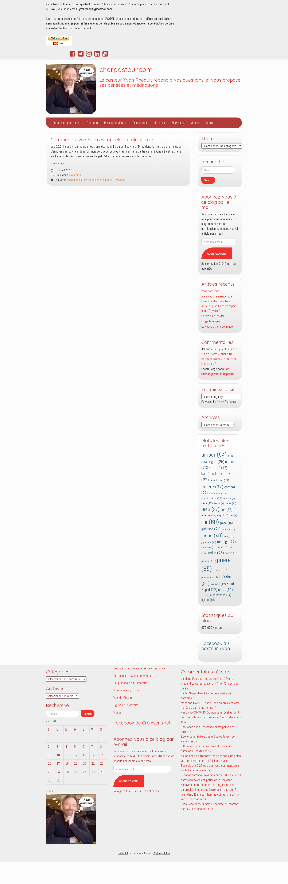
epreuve (208, 515)
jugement (208, 542)
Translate (231, 401)
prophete (220, 570)
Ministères (75, 175)
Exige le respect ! (212, 321)
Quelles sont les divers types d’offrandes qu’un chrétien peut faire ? (211, 717)
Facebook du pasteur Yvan (215, 646)
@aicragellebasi (161, 853)
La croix (160, 122)
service (206, 595)
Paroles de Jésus (115, 122)
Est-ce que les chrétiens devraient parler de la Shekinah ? (211, 777)
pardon (215, 553)
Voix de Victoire (123, 697)
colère (212, 487)
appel (71, 180)
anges (216, 461)
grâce (226, 523)
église (208, 599)
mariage (226, 542)
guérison (211, 529)
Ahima (184, 756)
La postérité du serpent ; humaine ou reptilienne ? (207, 748)
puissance (210, 577)
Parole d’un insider (212, 316)
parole (231, 553)
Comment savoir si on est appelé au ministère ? (102, 140)
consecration (211, 498)
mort (223, 547)
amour (214, 454)
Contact (210, 122)
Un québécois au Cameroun (130, 683)
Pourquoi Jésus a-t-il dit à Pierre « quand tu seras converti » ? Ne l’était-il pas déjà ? (219, 356)
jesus (212, 535)
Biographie (177, 122)
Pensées (92, 122)
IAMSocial (123, 853)
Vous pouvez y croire (126, 690)
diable (230, 503)
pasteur (109, 180)
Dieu (210, 509)
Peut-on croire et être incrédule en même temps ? (210, 705)
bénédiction (219, 480)
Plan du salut (140, 122)
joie (229, 536)
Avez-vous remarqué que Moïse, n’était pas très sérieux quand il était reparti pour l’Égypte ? (219, 303)
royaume (218, 584)
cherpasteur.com (126, 69)
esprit (223, 515)
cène (207, 503)
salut (225, 589)
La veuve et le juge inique (217, 326)
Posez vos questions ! (66, 122)
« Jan (49, 791)
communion (217, 493)
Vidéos (195, 122)
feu (233, 515)
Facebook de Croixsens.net (142, 723)
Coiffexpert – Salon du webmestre (135, 675)
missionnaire (96, 180)
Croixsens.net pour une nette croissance (139, 668)
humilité (228, 529)
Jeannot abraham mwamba (198, 775)
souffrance (222, 595)
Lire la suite (57, 163)
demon (219, 503)
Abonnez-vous (216, 253)
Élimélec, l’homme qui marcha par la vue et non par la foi (209, 806)
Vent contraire (210, 291)
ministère (81, 180)
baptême (211, 473)
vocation (120, 180)
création (229, 498)
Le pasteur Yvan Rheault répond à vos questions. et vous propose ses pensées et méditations (169, 82)
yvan (183, 794)
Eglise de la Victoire (125, 705)
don (227, 510)
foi (210, 522)
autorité (218, 468)
